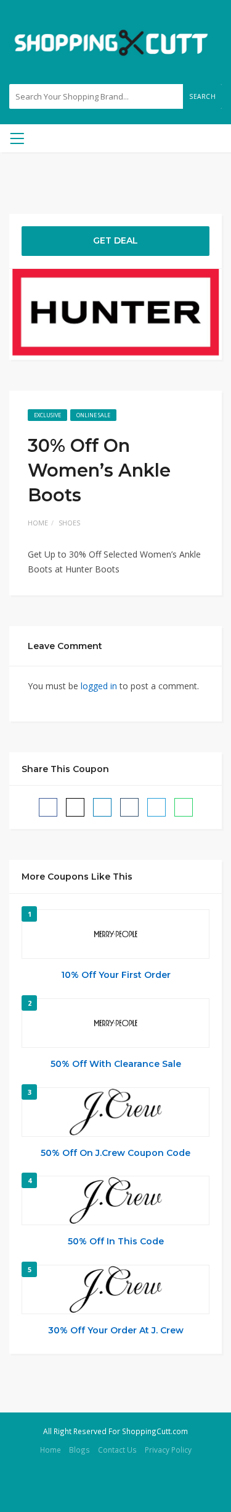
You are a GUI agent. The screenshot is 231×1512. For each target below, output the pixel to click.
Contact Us (117, 1450)
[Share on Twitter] (75, 807)
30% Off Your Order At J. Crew (116, 1330)
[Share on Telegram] (156, 807)
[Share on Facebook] (48, 807)
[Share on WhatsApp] (183, 807)
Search (202, 96)
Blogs (79, 1450)
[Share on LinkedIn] (102, 807)
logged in (99, 686)
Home (38, 522)
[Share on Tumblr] (129, 807)
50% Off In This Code (116, 1241)
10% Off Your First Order (116, 974)
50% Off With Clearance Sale (116, 1063)
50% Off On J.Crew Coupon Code (115, 1152)
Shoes (69, 522)
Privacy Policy (168, 1450)
